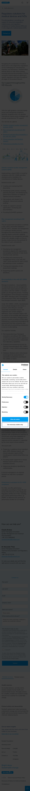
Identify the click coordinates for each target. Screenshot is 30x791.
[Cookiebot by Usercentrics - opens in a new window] (21, 365)
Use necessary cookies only (15, 424)
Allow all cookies (15, 419)
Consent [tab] (5, 369)
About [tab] (24, 369)
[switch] (26, 402)
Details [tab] (15, 369)
